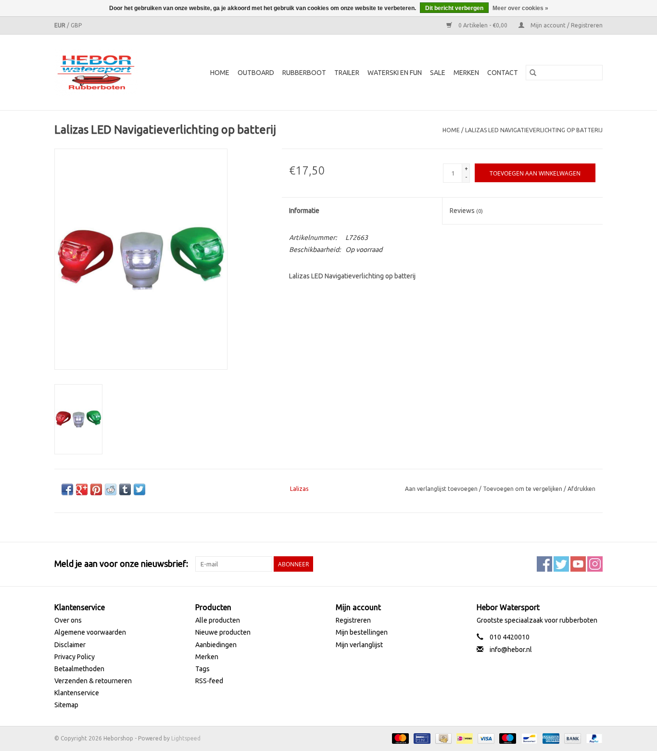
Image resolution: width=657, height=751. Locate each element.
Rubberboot (304, 72)
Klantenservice (76, 693)
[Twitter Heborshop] (561, 564)
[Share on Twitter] (139, 489)
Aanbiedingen (216, 645)
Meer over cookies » (520, 8)
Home (219, 72)
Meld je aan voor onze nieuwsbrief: (121, 563)
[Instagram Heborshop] (595, 564)
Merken (466, 72)
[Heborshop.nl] (102, 72)
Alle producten (217, 620)
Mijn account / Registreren (566, 25)
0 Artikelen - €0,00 (483, 25)
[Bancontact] (528, 738)
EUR (60, 25)
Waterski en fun (394, 72)
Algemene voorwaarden (90, 632)
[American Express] (550, 738)
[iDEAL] (463, 738)
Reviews (466, 210)
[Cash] (442, 738)
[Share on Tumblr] (125, 489)
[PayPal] (592, 738)
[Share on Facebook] (67, 489)
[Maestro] (507, 738)
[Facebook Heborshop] (544, 564)
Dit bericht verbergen (454, 8)
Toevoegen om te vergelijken (523, 489)
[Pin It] (96, 489)
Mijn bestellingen (362, 632)
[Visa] (485, 738)
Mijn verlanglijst (359, 645)
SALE (437, 72)
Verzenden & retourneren (93, 681)
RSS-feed (209, 681)
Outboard (256, 72)
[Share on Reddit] (110, 489)
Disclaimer (70, 645)
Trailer (346, 72)
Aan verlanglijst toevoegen (442, 489)
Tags (202, 669)
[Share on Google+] (82, 489)
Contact (502, 72)
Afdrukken (581, 489)
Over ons (68, 620)
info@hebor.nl (511, 649)
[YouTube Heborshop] (578, 564)
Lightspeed (186, 738)
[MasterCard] (399, 738)
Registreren (353, 620)
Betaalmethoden (79, 669)
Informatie (304, 210)
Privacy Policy (74, 657)
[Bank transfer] (571, 738)
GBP (76, 25)
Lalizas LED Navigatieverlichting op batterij (534, 130)
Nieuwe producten (223, 632)
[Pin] (420, 738)
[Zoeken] (533, 72)
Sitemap (66, 705)
